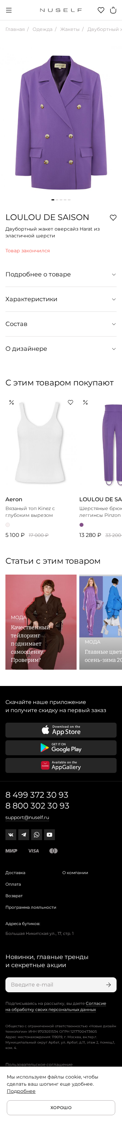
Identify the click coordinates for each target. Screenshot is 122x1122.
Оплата (13, 884)
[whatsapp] (36, 834)
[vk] (10, 834)
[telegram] (23, 834)
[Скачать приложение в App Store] (61, 730)
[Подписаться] (107, 985)
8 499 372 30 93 (36, 795)
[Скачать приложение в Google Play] (61, 747)
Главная (15, 29)
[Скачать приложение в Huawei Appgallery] (61, 765)
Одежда (42, 29)
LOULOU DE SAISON (47, 217)
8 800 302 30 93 (37, 806)
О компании (75, 872)
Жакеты (69, 29)
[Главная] (61, 10)
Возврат (14, 895)
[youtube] (49, 834)
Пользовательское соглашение (39, 1064)
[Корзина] (113, 10)
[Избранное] (101, 10)
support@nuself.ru (27, 817)
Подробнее (21, 1091)
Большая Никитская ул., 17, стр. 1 (39, 933)
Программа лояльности (30, 907)
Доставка (15, 872)
